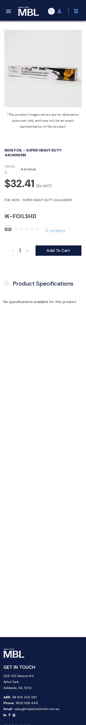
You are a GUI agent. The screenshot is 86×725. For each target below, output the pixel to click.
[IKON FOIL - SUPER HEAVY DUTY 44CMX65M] (43, 68)
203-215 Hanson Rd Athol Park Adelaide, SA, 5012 (18, 682)
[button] (38, 283)
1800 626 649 (27, 703)
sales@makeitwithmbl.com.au (37, 709)
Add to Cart (58, 250)
